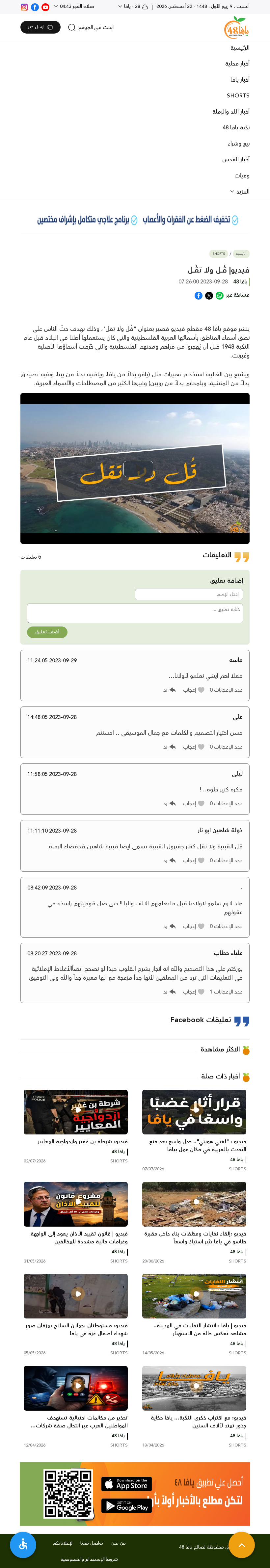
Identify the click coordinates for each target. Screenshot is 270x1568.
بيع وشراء (239, 144)
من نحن (118, 1543)
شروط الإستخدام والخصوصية (89, 1559)
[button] (194, 690)
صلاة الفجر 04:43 (76, 6)
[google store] (126, 1505)
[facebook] (35, 6)
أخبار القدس (236, 159)
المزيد (242, 192)
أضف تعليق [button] (47, 632)
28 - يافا (132, 6)
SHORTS (238, 96)
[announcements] (135, 219)
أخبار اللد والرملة (231, 112)
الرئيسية (240, 48)
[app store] (126, 1484)
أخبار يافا (240, 80)
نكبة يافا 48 (236, 127)
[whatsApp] (220, 295)
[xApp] (209, 295)
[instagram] (24, 6)
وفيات (242, 176)
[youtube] (45, 6)
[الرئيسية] (236, 27)
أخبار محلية (237, 64)
